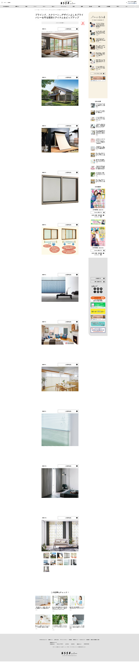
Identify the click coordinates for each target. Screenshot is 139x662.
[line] (101, 289)
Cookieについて (82, 639)
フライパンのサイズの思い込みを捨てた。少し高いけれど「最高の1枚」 (100, 111)
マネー (44, 6)
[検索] (104, 80)
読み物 (90, 6)
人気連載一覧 (98, 278)
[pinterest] (101, 292)
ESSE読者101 (6, 6)
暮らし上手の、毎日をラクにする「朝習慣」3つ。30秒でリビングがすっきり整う (100, 154)
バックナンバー (97, 216)
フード (35, 6)
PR (53, 611)
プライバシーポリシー (64, 639)
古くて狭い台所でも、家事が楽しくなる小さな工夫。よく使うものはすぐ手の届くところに (100, 32)
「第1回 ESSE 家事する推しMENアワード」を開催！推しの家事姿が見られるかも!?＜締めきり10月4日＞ (100, 167)
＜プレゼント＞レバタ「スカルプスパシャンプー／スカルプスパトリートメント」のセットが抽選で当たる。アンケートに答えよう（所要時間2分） (100, 141)
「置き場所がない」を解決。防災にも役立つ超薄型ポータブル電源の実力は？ (42, 608)
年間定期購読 (100, 215)
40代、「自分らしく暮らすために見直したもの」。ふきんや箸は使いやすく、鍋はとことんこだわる (100, 47)
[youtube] (98, 292)
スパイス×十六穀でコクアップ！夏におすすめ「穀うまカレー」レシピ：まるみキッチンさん (100, 68)
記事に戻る (82, 24)
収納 (26, 6)
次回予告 (93, 215)
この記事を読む (68, 29)
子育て (118, 6)
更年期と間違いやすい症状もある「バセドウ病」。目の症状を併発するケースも (100, 60)
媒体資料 (88, 639)
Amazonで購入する (98, 212)
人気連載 (108, 6)
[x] (95, 292)
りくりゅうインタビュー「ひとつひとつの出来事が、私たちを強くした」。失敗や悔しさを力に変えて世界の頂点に (100, 25)
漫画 (99, 6)
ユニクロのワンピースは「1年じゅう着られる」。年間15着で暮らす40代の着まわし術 (100, 40)
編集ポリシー (50, 639)
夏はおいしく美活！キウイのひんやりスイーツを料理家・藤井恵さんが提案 (42, 626)
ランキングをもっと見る (98, 73)
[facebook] (98, 289)
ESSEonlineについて (43, 639)
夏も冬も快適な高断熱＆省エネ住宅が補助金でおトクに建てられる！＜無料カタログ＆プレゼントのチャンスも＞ (59, 608)
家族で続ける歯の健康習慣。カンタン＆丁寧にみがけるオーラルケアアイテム (77, 608)
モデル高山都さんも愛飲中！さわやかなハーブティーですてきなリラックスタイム (59, 627)
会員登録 (9, 2)
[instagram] (95, 289)
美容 (74, 6)
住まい (53, 6)
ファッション (63, 6)
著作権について (75, 639)
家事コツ (17, 6)
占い (127, 6)
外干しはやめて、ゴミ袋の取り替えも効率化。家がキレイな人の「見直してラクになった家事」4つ (100, 54)
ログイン (5, 2)
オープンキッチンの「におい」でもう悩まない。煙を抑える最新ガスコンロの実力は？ (77, 627)
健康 (82, 6)
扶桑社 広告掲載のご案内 (95, 639)
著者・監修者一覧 (98, 281)
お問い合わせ (56, 639)
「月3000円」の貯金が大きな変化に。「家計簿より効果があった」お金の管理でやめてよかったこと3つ (100, 125)
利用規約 (70, 639)
